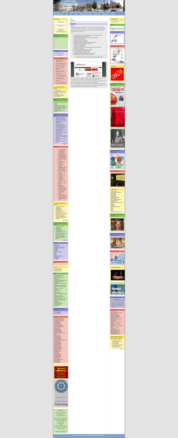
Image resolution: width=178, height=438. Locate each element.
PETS (55, 291)
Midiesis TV (57, 12)
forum (76, 14)
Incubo (55, 104)
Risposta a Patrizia (60, 71)
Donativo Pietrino (58, 342)
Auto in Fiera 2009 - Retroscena (60, 207)
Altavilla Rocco (57, 321)
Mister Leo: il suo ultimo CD (62, 174)
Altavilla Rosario (57, 322)
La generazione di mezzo (59, 108)
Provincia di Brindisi (58, 295)
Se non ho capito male (60, 82)
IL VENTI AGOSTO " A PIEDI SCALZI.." (60, 211)
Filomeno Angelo (57, 269)
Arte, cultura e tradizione (116, 199)
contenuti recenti (58, 53)
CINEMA (108, 12)
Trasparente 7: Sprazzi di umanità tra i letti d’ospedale (61, 121)
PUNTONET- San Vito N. (59, 296)
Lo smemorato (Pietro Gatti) (60, 285)
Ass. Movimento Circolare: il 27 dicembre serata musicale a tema (117, 345)
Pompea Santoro (58, 292)
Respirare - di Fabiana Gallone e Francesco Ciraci (62, 195)
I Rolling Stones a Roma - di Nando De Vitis (117, 313)
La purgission (57, 312)
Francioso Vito (57, 344)
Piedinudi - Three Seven (79, 48)
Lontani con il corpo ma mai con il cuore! (61, 60)
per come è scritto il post (61, 75)
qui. (96, 86)
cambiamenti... (59, 73)
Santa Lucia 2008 (114, 327)
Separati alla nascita (58, 94)
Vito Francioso (57, 304)
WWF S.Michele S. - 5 (115, 333)
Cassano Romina (58, 336)
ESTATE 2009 (114, 191)
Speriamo (58, 80)
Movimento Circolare (58, 288)
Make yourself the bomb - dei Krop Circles (62, 171)
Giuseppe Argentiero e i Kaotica (61, 164)
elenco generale (57, 313)
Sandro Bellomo (59, 134)
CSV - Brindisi (57, 279)
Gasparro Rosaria (58, 349)
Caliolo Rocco (57, 334)
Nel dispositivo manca (60, 65)
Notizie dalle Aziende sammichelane (115, 198)
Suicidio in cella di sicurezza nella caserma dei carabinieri (61, 129)
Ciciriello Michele (57, 337)
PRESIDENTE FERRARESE (59, 209)
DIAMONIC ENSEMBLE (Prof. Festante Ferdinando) (60, 281)
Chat (71, 14)
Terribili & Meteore (58, 303)
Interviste (101, 12)
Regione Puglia (57, 297)
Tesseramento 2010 (116, 339)
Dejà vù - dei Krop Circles (79, 38)
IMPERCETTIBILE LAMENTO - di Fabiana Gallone (62, 167)
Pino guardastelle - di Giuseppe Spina (62, 189)
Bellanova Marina (58, 330)
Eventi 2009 (113, 195)
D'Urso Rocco (57, 340)
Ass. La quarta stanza (59, 275)
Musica (72, 26)
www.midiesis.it (64, 2)
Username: (60, 21)
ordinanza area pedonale (61, 63)
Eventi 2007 (113, 193)
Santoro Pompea (58, 270)
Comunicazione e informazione (114, 201)
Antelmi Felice (57, 323)
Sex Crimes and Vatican (59, 95)
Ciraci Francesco (57, 338)
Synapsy (112, 328)
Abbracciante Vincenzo (59, 318)
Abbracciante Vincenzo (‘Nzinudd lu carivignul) (59, 320)
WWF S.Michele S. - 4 (115, 332)
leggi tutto (65, 143)
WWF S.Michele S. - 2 (115, 330)
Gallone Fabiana (57, 347)
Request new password (61, 31)
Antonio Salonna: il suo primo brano (62, 154)
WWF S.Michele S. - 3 (115, 331)
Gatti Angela (57, 350)
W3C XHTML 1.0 (94, 435)
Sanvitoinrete (57, 301)
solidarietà (113, 205)
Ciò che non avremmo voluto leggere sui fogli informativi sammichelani (61, 118)
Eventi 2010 (65, 12)
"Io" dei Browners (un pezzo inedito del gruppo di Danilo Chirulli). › (89, 56)
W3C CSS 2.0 (101, 435)
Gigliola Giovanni (57, 351)
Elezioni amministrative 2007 (117, 202)
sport (112, 207)
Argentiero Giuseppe (58, 326)
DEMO (113, 12)
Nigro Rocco (56, 358)
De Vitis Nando (57, 341)
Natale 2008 (113, 196)
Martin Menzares (58, 14)
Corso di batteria (115, 343)
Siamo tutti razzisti (59, 77)
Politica (112, 204)
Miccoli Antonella (57, 356)
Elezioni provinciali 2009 (116, 192)
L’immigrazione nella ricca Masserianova (61, 132)
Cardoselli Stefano (58, 268)
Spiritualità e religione (115, 206)
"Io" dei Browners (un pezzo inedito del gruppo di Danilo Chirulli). (62, 151)
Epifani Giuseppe (58, 343)
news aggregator (58, 55)
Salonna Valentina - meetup (60, 298)
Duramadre (56, 282)
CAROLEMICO (57, 276)
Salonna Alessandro (58, 359)
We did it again (57, 96)
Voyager (56, 305)
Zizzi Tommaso (57, 362)
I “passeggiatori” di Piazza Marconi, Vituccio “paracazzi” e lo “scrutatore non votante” (60, 106)
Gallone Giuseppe (58, 348)
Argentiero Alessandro (59, 325)
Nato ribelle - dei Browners (61, 176)
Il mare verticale (57, 90)
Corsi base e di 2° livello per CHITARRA (117, 342)
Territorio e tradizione (85, 14)
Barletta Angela (57, 329)
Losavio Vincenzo (58, 354)
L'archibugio (105, 14)
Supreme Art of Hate (58, 302)
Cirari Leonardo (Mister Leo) (60, 339)
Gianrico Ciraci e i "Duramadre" (62, 162)
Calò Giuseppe (57, 335)
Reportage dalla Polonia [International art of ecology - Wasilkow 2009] (61, 126)
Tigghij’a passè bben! (60, 124)
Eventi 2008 (113, 194)
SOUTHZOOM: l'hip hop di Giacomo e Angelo (62, 198)
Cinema (112, 208)
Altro (112, 209)
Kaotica (55, 284)
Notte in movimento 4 (115, 316)
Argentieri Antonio (58, 324)
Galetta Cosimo (57, 346)
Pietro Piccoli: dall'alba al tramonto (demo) (61, 186)
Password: (60, 25)
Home (71, 18)
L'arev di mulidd (57, 311)
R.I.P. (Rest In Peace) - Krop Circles (61, 191)
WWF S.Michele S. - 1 (115, 329)
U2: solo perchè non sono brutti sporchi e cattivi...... (61, 214)
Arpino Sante (57, 327)
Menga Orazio (57, 355)
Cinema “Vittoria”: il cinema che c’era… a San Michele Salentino (61, 136)
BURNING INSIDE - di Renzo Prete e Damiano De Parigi (62, 156)
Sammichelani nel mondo (90, 12)
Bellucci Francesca (58, 331)
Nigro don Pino (57, 357)
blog (66, 14)
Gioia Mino (56, 352)
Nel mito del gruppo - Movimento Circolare (115, 315)
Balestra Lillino (57, 328)
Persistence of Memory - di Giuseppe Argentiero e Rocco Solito (62, 179)
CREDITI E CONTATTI (61, 431)
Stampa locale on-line (76, 12)
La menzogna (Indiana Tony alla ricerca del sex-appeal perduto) (60, 92)
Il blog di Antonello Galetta (60, 283)
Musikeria (56, 289)
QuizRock (113, 14)
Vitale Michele (57, 361)
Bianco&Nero (113, 311)
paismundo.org (57, 290)
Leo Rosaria (56, 353)
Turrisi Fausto (57, 360)
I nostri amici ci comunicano (116, 211)
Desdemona (97, 14)
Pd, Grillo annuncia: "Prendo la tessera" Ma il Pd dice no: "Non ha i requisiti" (61, 217)
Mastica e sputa (57, 109)
